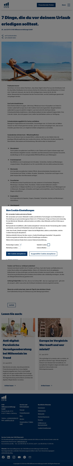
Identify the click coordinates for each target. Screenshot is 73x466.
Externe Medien (41, 247)
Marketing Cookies (12, 247)
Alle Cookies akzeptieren (17, 254)
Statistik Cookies (42, 245)
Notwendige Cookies (12, 245)
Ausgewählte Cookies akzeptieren (43, 254)
